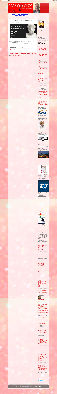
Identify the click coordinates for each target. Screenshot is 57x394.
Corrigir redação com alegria (42, 81)
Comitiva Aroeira (40, 246)
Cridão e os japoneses (41, 343)
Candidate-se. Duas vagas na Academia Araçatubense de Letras (42, 66)
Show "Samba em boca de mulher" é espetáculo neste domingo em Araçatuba (42, 49)
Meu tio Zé (39, 359)
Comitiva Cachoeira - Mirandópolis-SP (41, 249)
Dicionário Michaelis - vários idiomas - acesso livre (42, 317)
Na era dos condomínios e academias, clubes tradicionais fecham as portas (42, 54)
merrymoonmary (32, 386)
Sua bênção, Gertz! (41, 364)
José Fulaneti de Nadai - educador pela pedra (41, 348)
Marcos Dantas (40, 356)
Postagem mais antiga (31, 53)
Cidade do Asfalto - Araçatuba (42, 342)
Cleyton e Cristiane (41, 263)
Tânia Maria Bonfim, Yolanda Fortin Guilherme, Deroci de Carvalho (42, 369)
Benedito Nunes (40, 339)
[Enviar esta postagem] (22, 43)
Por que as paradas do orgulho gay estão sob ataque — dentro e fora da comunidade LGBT (43, 104)
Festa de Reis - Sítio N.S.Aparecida (41, 253)
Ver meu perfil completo (41, 300)
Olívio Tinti (39, 285)
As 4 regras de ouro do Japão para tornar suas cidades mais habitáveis (42, 95)
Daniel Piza (40, 344)
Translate (44, 197)
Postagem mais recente (14, 53)
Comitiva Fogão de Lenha (42, 250)
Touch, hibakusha (40, 73)
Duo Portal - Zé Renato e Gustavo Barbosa (41, 271)
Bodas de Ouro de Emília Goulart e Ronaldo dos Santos (43, 341)
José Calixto (40, 279)
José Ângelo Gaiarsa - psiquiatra (43, 353)
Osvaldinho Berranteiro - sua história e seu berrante (42, 255)
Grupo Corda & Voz (41, 274)
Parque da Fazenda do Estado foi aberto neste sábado (42, 69)
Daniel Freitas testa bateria (42, 265)
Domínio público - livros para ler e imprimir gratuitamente (42, 319)
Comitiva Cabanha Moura (42, 247)
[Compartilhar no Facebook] (26, 43)
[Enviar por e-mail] (24, 43)
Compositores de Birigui (41, 264)
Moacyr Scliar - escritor (41, 360)
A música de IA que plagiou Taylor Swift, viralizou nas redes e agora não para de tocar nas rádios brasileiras (42, 101)
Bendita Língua (40, 80)
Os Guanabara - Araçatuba (42, 286)
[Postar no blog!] (25, 43)
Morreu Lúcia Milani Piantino (42, 361)
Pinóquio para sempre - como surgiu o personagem (42, 57)
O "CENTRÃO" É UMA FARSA (18, 40)
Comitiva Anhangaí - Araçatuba (42, 245)
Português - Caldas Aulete (42, 323)
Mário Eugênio (40, 280)
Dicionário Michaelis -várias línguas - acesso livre (42, 331)
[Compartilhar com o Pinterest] (27, 43)
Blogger (40, 386)
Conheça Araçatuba (41, 306)
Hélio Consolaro (41, 299)
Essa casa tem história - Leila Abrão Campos (42, 63)
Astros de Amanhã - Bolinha (42, 259)
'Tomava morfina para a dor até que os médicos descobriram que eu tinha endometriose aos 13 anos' (43, 92)
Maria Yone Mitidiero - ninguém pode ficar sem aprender (42, 358)
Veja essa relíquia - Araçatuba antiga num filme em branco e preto (42, 308)
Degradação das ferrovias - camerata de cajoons (42, 267)
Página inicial (23, 53)
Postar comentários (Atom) (16, 55)
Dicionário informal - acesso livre (43, 329)
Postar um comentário (13, 49)
